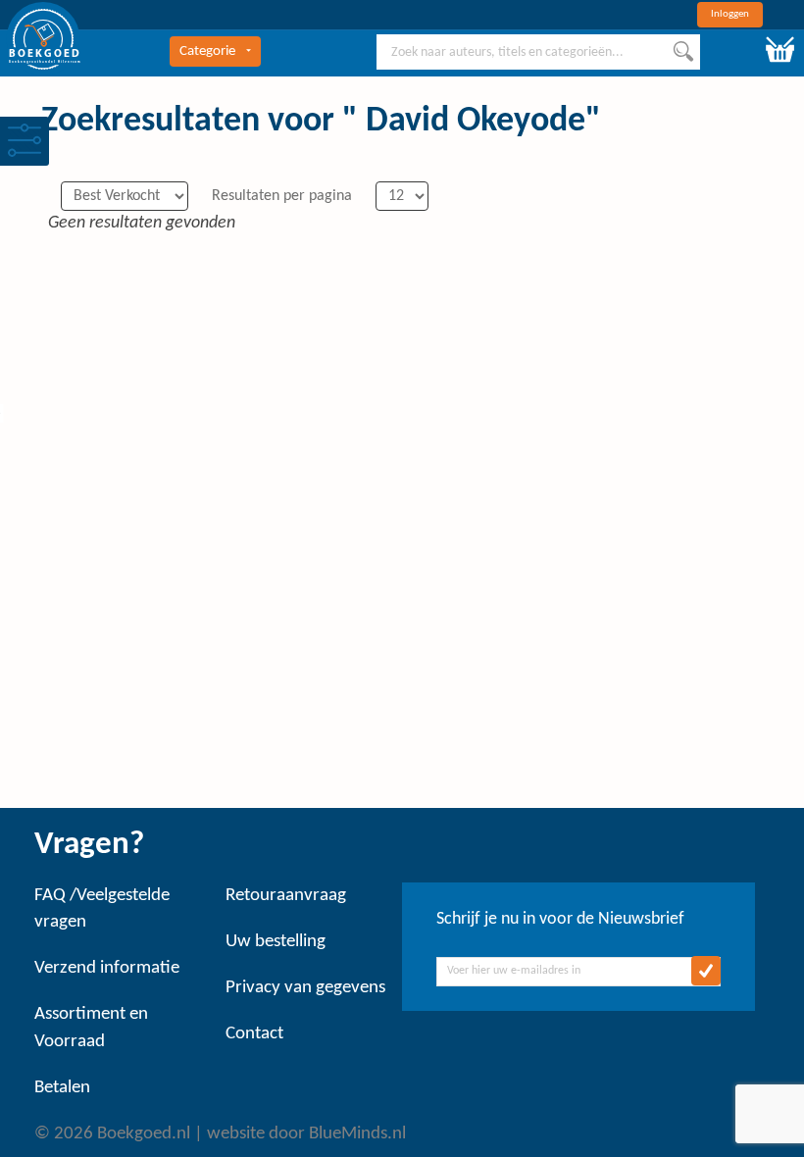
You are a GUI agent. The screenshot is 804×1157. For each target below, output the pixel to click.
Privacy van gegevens (305, 988)
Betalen (62, 1088)
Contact (254, 1034)
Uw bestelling (276, 941)
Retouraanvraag (286, 895)
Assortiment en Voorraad (91, 1027)
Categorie (207, 51)
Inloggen (730, 14)
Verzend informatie (106, 968)
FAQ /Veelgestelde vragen (102, 908)
